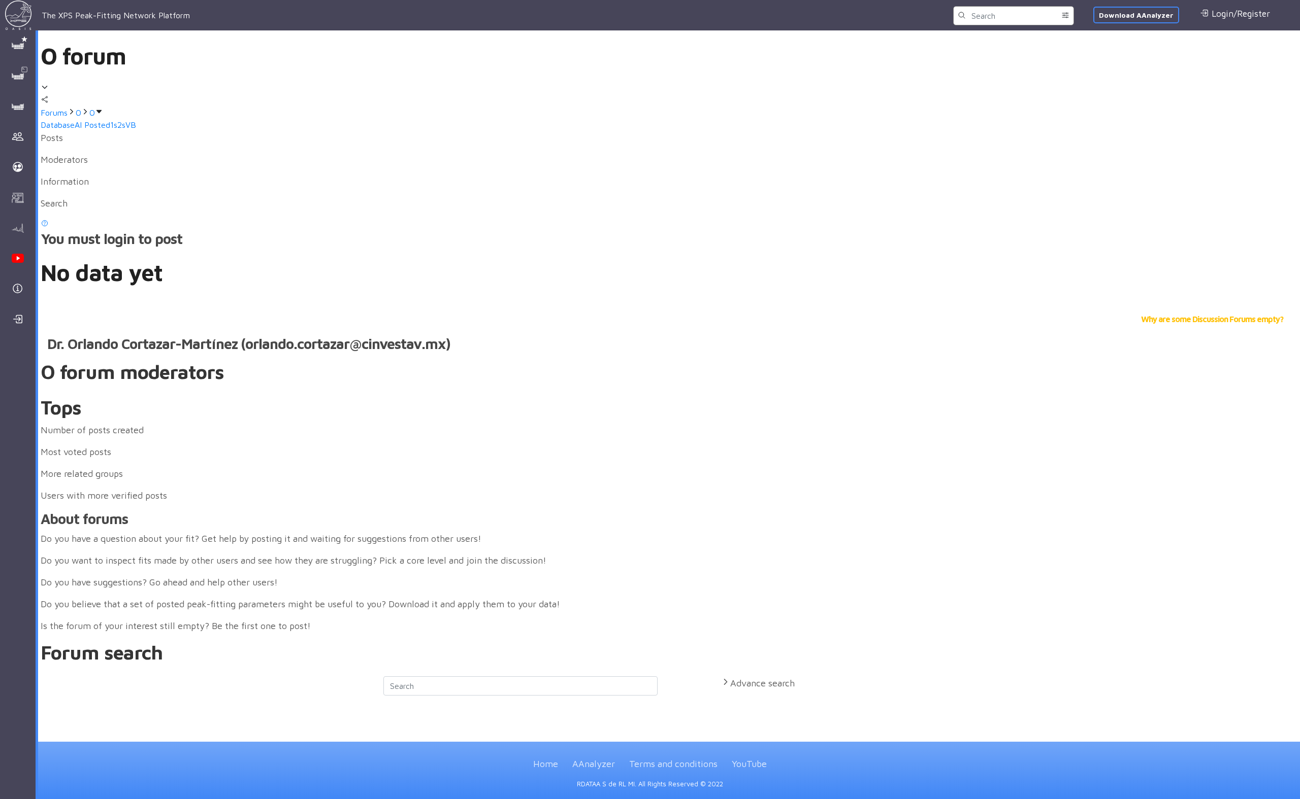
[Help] (19, 289)
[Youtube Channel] (19, 259)
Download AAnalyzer (1136, 15)
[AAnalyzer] (19, 228)
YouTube (749, 763)
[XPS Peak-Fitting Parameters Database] (19, 45)
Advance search (762, 683)
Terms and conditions (673, 763)
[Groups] (19, 167)
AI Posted (92, 124)
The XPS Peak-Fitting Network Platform (116, 15)
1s (113, 124)
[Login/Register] (19, 319)
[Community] (19, 137)
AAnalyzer (593, 763)
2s (121, 124)
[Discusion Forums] (19, 106)
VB (130, 124)
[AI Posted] (19, 76)
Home (545, 763)
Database (58, 124)
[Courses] (19, 198)
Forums (54, 112)
